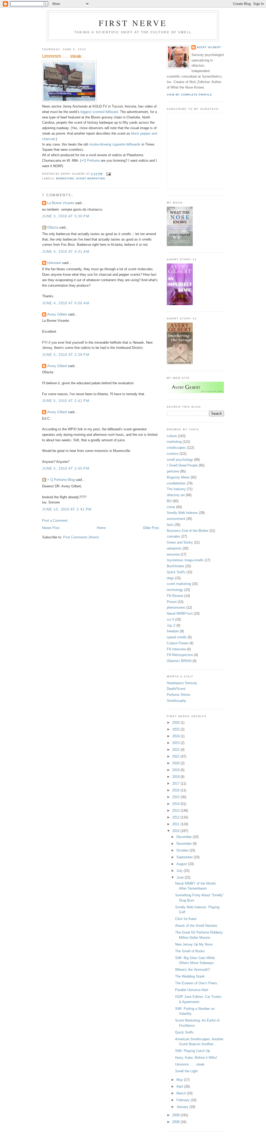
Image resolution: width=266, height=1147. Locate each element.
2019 (176, 770)
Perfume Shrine (178, 695)
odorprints (174, 548)
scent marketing (90, 178)
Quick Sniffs (176, 572)
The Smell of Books (190, 951)
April (180, 1086)
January (182, 1107)
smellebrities (176, 483)
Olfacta (52, 227)
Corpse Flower (177, 643)
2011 (176, 824)
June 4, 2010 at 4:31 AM (65, 252)
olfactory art (176, 495)
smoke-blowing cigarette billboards (115, 144)
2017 (176, 783)
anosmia (173, 554)
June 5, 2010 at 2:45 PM (65, 468)
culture (172, 436)
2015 (176, 797)
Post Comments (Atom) (81, 537)
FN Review (175, 596)
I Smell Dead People (182, 465)
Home (101, 528)
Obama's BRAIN (179, 661)
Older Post (151, 528)
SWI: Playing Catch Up (192, 1051)
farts (170, 525)
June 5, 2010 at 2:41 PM (65, 401)
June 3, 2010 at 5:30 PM (65, 216)
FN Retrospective (180, 655)
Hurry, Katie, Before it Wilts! (196, 1058)
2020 (176, 763)
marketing (65, 178)
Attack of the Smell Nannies (196, 926)
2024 (176, 736)
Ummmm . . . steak (61, 56)
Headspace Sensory (182, 683)
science (172, 454)
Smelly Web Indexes (182, 513)
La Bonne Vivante (60, 203)
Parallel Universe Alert (191, 990)
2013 (176, 810)
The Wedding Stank (190, 976)
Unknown (54, 263)
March (181, 1093)
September (185, 857)
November (184, 844)
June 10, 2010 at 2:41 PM (66, 509)
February (183, 1100)
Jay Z (171, 625)
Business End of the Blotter (187, 531)
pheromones (176, 607)
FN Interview (176, 649)
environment (176, 519)
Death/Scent (176, 689)
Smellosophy (176, 701)
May (180, 1080)
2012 (176, 817)
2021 (176, 756)
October (182, 850)
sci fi (170, 619)
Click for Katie (185, 919)
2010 (176, 831)
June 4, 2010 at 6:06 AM (65, 303)
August (182, 864)
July (180, 871)
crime (171, 507)
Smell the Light (186, 1071)
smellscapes (176, 448)
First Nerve (133, 22)
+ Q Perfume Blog (61, 480)
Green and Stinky (180, 542)
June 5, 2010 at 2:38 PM (65, 355)
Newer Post (50, 528)
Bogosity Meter (178, 477)
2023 (176, 743)
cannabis (173, 536)
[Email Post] (108, 174)
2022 (176, 750)
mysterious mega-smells (185, 560)
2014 (176, 804)
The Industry (176, 489)
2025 (176, 729)
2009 (176, 1115)
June (180, 877)
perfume (173, 471)
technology (175, 590)
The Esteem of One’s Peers (196, 983)
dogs (170, 578)
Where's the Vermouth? (192, 970)
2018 (176, 777)
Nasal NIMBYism (180, 613)
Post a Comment (55, 520)
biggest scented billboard (99, 112)
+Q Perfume (90, 160)
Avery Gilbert (57, 314)
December (184, 837)
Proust (172, 602)
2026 (176, 722)
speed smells (177, 637)
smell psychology (180, 460)
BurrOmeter (175, 566)
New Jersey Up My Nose (193, 944)
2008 (176, 1122)
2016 (176, 790)
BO (169, 501)
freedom (173, 631)
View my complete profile (189, 94)
